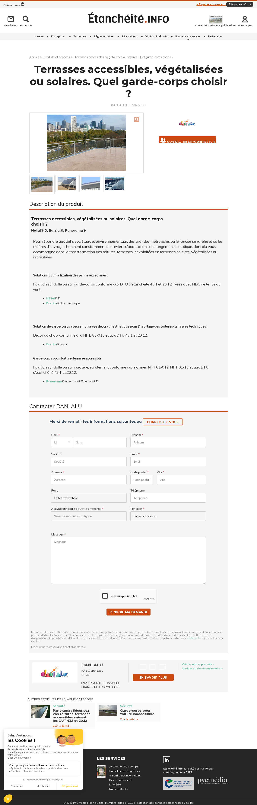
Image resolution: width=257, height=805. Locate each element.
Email (134, 454)
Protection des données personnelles (159, 802)
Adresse (56, 472)
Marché (38, 36)
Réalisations (130, 36)
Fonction (136, 508)
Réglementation (104, 36)
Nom (54, 435)
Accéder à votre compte (124, 766)
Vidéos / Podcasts (156, 36)
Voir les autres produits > (198, 664)
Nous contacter (118, 789)
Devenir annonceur (120, 780)
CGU (131, 802)
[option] (86, 143)
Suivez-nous (12, 5)
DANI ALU (118, 105)
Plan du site (96, 802)
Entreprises (58, 36)
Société (56, 454)
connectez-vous (163, 422)
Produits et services (187, 36)
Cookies (189, 802)
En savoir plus (153, 677)
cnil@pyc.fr (193, 638)
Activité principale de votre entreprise (76, 508)
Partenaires (215, 36)
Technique (79, 36)
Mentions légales (115, 802)
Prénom (135, 435)
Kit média (115, 784)
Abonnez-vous (240, 4)
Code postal (138, 472)
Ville (159, 472)
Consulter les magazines (124, 771)
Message (57, 534)
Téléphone (137, 490)
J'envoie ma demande (128, 612)
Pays (54, 490)
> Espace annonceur (211, 4)
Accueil (34, 57)
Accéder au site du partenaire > (202, 668)
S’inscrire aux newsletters (125, 775)
